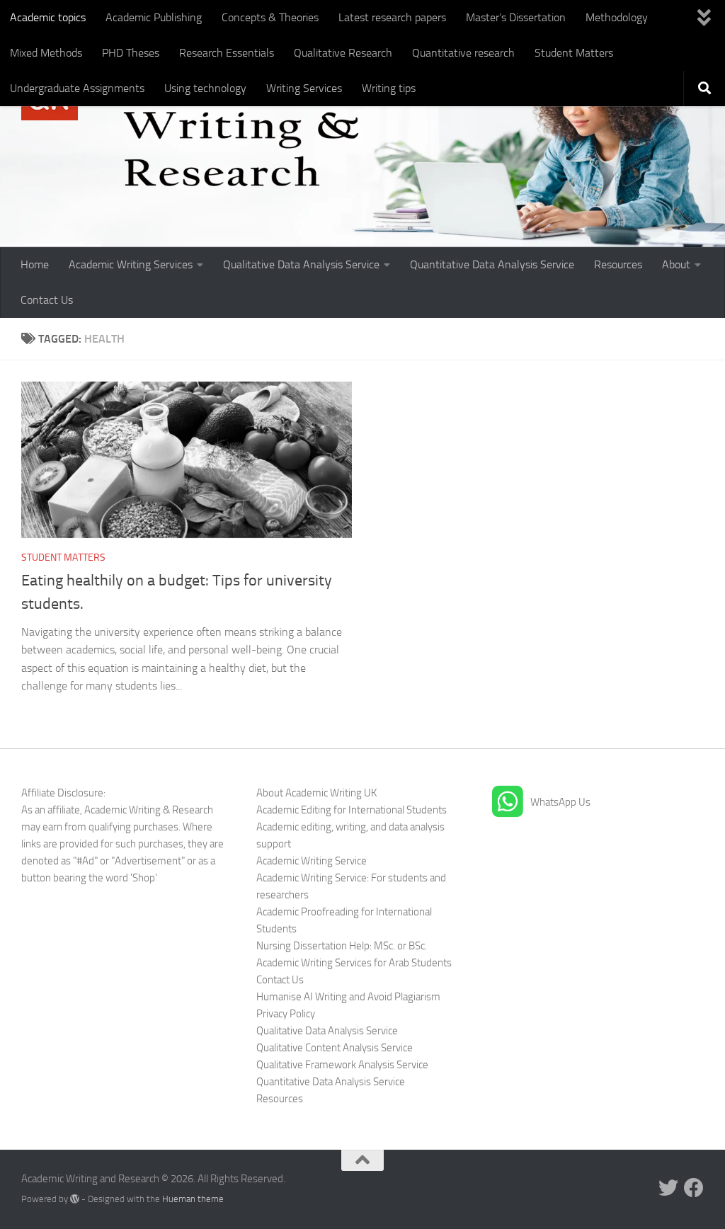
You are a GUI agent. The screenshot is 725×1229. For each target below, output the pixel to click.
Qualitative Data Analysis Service (301, 264)
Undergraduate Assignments (77, 88)
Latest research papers (392, 17)
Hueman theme (193, 1199)
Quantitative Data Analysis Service (492, 264)
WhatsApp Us (560, 802)
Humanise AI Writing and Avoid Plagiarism (348, 996)
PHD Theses (130, 52)
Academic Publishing (153, 17)
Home (35, 264)
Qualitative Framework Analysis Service (342, 1064)
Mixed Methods (46, 52)
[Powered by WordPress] (74, 1199)
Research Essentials (226, 52)
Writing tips (389, 88)
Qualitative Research (343, 52)
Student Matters (574, 52)
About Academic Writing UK (316, 793)
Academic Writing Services (131, 264)
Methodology (617, 17)
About (676, 264)
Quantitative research (463, 52)
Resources (618, 264)
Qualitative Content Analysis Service (334, 1047)
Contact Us (47, 300)
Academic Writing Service (311, 860)
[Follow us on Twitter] (668, 1188)
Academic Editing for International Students (351, 810)
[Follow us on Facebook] (694, 1188)
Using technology (205, 88)
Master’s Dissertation (516, 17)
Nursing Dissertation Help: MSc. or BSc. (341, 945)
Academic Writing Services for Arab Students (354, 962)
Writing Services (304, 88)
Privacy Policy (285, 1013)
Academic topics (48, 17)
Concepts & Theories (270, 17)
